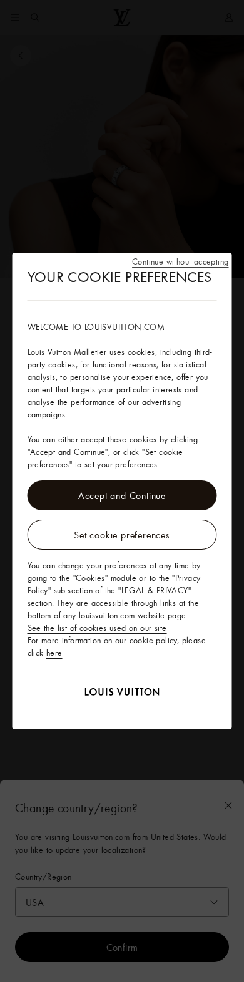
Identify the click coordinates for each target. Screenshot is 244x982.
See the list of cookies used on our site (97, 627)
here (54, 652)
